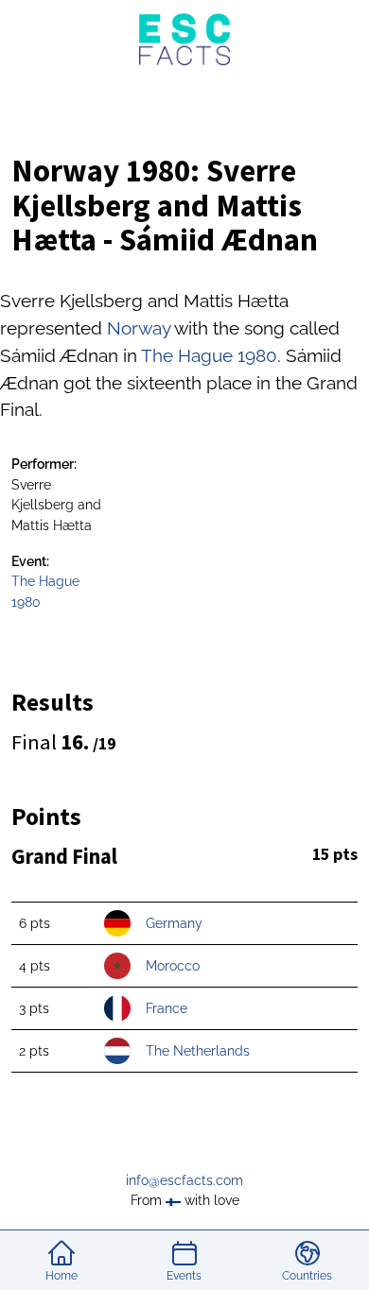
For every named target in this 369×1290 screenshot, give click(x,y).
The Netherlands (198, 1050)
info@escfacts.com (184, 1180)
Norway (138, 328)
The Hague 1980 (209, 355)
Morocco (173, 965)
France (166, 1008)
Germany (174, 923)
